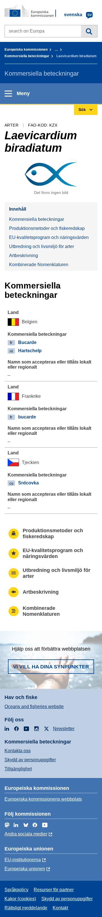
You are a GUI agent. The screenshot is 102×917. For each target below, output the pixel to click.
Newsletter (64, 728)
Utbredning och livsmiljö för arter (41, 246)
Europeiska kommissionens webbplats (43, 799)
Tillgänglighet (18, 768)
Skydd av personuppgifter (30, 759)
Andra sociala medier (26, 834)
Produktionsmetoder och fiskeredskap (47, 228)
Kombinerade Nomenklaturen (38, 264)
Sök (89, 31)
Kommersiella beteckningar (27, 56)
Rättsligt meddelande (26, 907)
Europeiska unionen (25, 868)
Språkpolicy (16, 889)
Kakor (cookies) (20, 898)
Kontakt (60, 907)
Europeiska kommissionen (26, 50)
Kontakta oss (18, 750)
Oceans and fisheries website (34, 706)
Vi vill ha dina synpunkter (51, 667)
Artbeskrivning (23, 255)
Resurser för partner (54, 889)
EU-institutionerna (23, 859)
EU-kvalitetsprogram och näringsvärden (49, 237)
